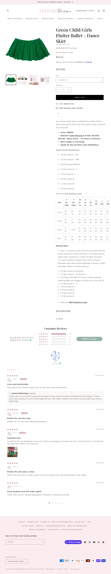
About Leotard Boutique (77, 526)
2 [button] (52, 503)
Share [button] (60, 319)
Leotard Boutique (16, 569)
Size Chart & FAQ (63, 311)
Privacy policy (74, 569)
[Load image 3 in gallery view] (33, 80)
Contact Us (45, 522)
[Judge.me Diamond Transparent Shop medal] (55, 355)
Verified (55, 363)
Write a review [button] (89, 339)
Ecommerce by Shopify (36, 569)
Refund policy (50, 569)
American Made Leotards (72, 530)
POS (24, 569)
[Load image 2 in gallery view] (22, 80)
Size (57, 76)
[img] (12, 376)
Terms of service (62, 569)
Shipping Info (32, 522)
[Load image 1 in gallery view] (11, 80)
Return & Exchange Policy (62, 522)
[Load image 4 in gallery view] (45, 80)
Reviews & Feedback (37, 530)
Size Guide (60, 69)
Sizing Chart (80, 522)
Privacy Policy (28, 526)
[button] (7, 10)
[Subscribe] (42, 541)
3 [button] (56, 503)
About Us (40, 526)
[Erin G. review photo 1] (12, 452)
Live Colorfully (53, 530)
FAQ (89, 522)
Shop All (22, 522)
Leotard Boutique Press (55, 526)
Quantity (59, 85)
